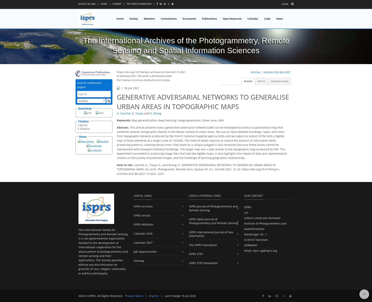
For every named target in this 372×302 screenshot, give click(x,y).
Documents (189, 18)
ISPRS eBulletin (143, 224)
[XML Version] (100, 113)
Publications (209, 18)
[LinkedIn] (95, 150)
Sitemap (117, 3)
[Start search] (108, 101)
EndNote (85, 129)
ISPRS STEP (196, 254)
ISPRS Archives (143, 206)
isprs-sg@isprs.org (265, 250)
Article (248, 81)
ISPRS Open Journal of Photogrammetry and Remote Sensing (213, 221)
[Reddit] (102, 141)
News (279, 18)
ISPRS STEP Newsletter (203, 263)
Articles (255, 72)
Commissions (169, 18)
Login (285, 4)
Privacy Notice (134, 296)
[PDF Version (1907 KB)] (88, 113)
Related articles (279, 81)
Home (104, 3)
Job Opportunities (145, 251)
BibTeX (84, 125)
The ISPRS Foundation (139, 3)
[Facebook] (94, 146)
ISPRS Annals (142, 215)
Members (149, 18)
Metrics (261, 81)
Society (133, 18)
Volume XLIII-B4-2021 (277, 72)
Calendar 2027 (143, 243)
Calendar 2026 (143, 233)
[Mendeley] (86, 141)
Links (267, 18)
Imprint (154, 296)
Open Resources (232, 18)
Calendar (252, 18)
